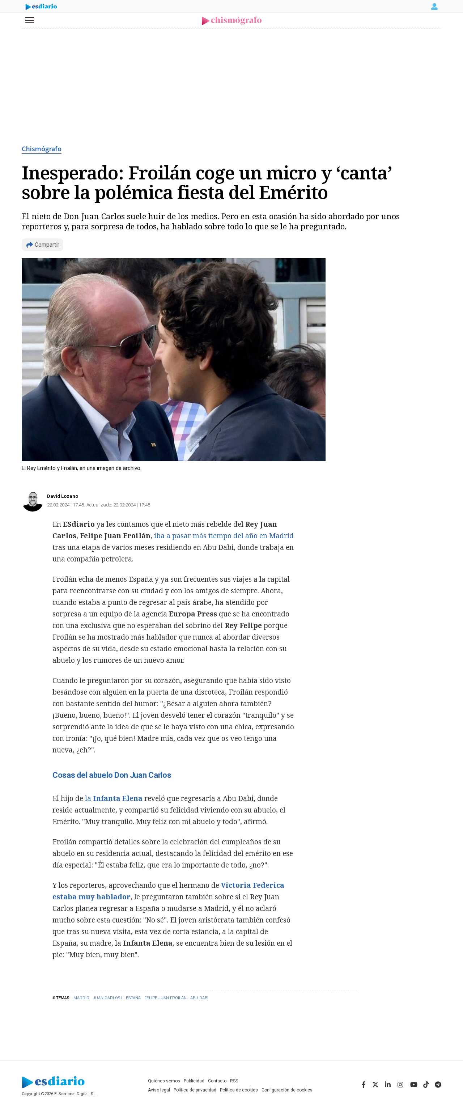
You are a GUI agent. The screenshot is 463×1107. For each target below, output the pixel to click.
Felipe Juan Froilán (165, 998)
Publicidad (194, 1080)
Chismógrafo (41, 149)
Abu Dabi (199, 998)
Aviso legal (159, 1090)
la (114, 798)
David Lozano (62, 496)
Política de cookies (239, 1090)
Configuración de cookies (287, 1090)
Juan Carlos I (107, 998)
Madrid (81, 998)
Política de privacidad (195, 1090)
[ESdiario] (41, 7)
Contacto (217, 1080)
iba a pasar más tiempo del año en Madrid (224, 535)
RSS (234, 1080)
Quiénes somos (164, 1080)
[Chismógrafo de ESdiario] (232, 20)
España (133, 998)
